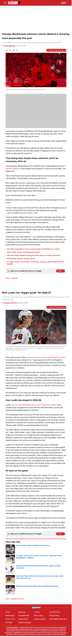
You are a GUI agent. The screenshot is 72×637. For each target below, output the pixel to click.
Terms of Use (10, 619)
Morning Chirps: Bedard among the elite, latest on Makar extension (33, 255)
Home (8, 278)
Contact (37, 612)
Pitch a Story (38, 615)
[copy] (17, 50)
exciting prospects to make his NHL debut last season (45, 357)
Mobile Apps (10, 615)
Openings (21, 612)
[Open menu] (5, 3)
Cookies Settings (24, 622)
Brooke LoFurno (10, 303)
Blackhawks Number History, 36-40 (21, 258)
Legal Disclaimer (40, 619)
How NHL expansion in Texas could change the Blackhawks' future (33, 249)
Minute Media (14, 627)
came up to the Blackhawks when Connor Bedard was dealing (33, 405)
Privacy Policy (54, 615)
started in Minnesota (13, 169)
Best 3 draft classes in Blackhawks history (23, 252)
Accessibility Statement (58, 619)
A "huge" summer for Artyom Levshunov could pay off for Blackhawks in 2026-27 (35, 263)
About (7, 612)
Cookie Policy (23, 619)
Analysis (14, 278)
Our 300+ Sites (54, 612)
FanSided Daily (23, 615)
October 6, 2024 (32, 213)
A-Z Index (8, 622)
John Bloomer (9, 46)
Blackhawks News (18, 599)
